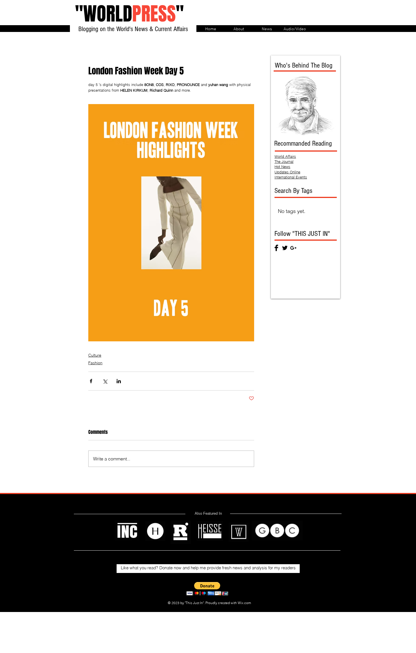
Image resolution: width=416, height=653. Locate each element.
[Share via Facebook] (91, 381)
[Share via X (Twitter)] (105, 381)
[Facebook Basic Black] (276, 248)
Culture (94, 355)
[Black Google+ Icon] (293, 248)
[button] (207, 588)
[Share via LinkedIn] (118, 381)
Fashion (95, 362)
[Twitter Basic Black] (285, 248)
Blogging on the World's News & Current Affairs (133, 29)
